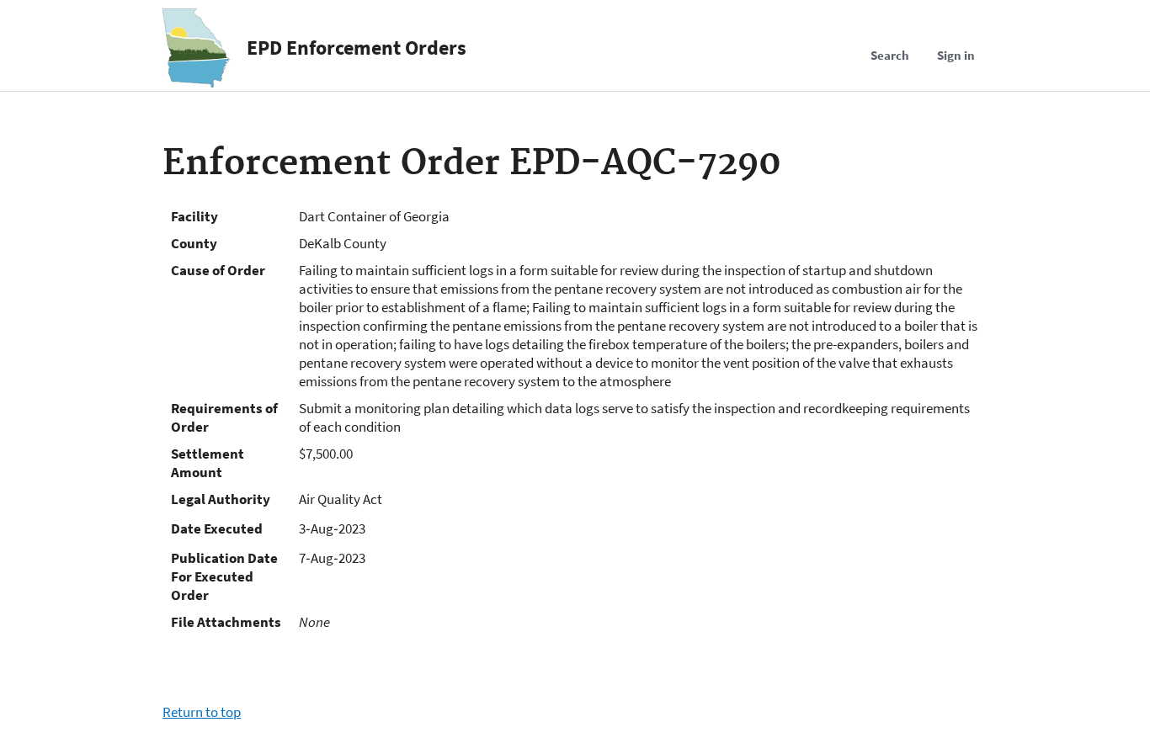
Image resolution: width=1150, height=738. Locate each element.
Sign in (956, 55)
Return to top (201, 712)
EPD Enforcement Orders (356, 48)
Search (889, 55)
